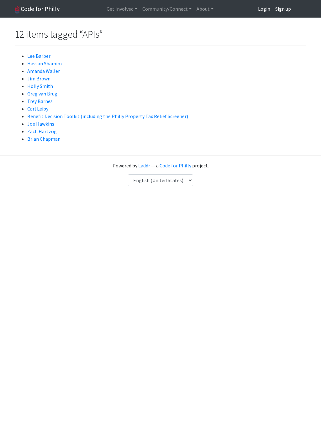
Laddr (144, 165)
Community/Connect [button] (165, 9)
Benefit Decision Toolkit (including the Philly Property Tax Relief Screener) (107, 116)
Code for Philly (39, 9)
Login (264, 9)
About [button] (203, 9)
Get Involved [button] (120, 9)
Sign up (283, 9)
